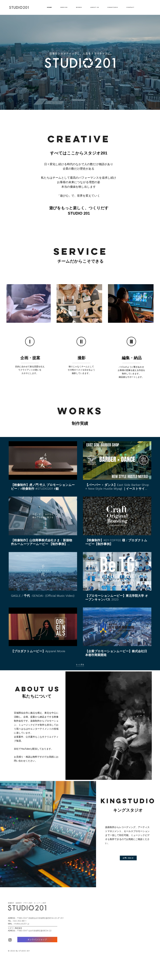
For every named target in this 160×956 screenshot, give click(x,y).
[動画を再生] (43, 460)
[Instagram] (10, 940)
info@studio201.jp (21, 924)
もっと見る (80, 664)
